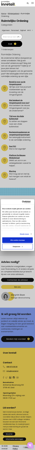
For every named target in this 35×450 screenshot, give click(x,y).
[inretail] (12, 3)
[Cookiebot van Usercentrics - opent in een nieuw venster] (25, 202)
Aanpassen (16, 246)
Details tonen (24, 234)
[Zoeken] (28, 3)
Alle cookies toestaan (17, 240)
